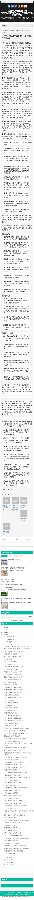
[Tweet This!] (9, 489)
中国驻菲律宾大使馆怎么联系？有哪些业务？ (13, 568)
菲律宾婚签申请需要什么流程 (12, 785)
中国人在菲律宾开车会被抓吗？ (12, 736)
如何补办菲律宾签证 (9, 664)
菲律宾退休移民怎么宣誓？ (11, 830)
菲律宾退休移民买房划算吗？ (12, 843)
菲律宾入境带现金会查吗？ (8, 582)
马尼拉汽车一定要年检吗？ (11, 684)
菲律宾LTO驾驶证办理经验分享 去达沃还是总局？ (17, 777)
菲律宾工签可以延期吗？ (10, 707)
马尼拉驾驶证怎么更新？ (10, 682)
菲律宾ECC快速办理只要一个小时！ (14, 800)
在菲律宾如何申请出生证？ (11, 725)
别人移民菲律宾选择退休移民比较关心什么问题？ (17, 848)
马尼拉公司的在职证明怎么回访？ (13, 692)
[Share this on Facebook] (7, 489)
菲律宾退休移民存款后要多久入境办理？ (15, 767)
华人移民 (27, 894)
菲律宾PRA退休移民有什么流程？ (13, 782)
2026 (4, 627)
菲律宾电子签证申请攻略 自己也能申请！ (15, 748)
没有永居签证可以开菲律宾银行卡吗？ (14, 651)
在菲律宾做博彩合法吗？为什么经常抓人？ (15, 815)
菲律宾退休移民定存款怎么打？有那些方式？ (20, 602)
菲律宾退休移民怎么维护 (10, 713)
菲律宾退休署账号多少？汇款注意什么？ (15, 690)
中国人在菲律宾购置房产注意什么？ (13, 750)
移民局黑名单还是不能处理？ (12, 669)
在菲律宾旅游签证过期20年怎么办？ (14, 790)
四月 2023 (7, 864)
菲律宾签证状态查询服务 (10, 798)
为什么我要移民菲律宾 (7, 587)
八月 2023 (7, 644)
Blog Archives (18, 556)
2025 (4, 629)
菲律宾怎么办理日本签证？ (8, 579)
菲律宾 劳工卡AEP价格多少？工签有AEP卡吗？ (17, 646)
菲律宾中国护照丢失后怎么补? (12, 780)
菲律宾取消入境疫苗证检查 (11, 759)
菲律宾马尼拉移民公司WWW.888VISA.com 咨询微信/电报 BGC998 (17, 13)
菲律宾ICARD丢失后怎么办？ (12, 822)
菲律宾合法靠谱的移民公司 (11, 793)
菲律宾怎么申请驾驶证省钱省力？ (13, 741)
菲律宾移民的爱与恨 (9, 853)
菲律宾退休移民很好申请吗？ (12, 702)
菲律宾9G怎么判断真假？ (6, 507)
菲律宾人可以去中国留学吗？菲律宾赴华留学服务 (17, 37)
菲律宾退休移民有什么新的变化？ (13, 718)
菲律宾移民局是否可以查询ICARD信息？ (15, 805)
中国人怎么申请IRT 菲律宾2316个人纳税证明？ (17, 649)
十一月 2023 (7, 639)
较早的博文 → (29, 539)
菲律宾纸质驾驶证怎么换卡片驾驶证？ (14, 762)
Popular (4, 556)
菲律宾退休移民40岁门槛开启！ (12, 764)
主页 (17, 539)
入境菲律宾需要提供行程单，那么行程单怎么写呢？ (18, 838)
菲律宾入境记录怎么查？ (10, 661)
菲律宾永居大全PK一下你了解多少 (13, 720)
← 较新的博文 (5, 539)
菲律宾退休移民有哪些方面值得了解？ (14, 851)
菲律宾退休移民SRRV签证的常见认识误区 (15, 757)
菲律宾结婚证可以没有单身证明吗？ (13, 674)
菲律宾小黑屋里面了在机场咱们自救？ (14, 666)
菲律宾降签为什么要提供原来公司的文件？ (15, 788)
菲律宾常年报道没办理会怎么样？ (13, 672)
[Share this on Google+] (11, 489)
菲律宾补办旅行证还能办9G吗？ (12, 808)
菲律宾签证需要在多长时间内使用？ (18, 590)
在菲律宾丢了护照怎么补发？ (16, 570)
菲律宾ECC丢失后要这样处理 (12, 715)
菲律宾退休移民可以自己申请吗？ (13, 687)
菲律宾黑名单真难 (9, 700)
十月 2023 (7, 642)
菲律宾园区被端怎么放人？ (11, 817)
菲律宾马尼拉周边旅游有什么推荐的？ (14, 835)
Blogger (15, 620)
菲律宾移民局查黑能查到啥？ (12, 770)
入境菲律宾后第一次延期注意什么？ (13, 656)
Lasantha (19, 896)
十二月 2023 (7, 636)
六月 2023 (7, 859)
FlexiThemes (9, 896)
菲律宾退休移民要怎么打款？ (12, 840)
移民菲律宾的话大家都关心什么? (13, 833)
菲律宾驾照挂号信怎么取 (10, 654)
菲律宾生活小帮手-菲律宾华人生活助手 (11, 584)
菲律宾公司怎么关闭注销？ (6, 533)
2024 (4, 632)
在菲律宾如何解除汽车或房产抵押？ (13, 723)
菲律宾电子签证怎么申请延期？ (12, 697)
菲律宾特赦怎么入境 (13, 559)
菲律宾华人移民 (25, 896)
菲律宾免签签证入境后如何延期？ (13, 803)
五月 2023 (7, 862)
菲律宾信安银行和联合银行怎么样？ (13, 679)
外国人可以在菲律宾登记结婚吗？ (13, 775)
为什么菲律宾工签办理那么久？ (12, 795)
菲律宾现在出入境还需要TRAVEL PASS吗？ (16, 733)
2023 (4, 634)
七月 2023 (7, 857)
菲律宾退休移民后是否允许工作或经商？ (15, 846)
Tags (10, 556)
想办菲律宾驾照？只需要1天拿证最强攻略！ (16, 738)
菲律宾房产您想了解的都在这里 (12, 828)
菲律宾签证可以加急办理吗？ (12, 695)
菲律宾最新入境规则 (9, 705)
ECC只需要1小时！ (9, 659)
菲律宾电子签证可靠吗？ (10, 710)
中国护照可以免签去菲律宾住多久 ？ (14, 677)
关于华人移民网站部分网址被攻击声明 (14, 731)
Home (4, 30)
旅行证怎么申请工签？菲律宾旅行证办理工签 (16, 820)
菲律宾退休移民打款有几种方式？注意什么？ (16, 772)
